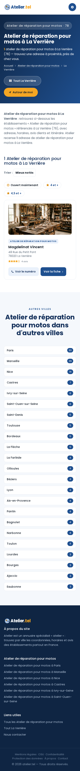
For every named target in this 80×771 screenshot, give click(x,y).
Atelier (21, 7)
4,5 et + (16, 193)
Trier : (8, 173)
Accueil (8, 66)
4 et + (54, 185)
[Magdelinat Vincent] (40, 219)
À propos (50, 758)
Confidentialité (55, 754)
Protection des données (27, 758)
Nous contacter (15, 735)
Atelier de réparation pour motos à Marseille (35, 672)
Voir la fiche (52, 271)
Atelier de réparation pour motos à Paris (32, 665)
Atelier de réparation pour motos (38, 66)
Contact (63, 758)
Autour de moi (23, 92)
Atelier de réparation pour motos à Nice (32, 678)
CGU (41, 754)
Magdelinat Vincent (26, 246)
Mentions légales (26, 754)
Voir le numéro (25, 271)
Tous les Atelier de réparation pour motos (33, 722)
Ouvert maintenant (24, 185)
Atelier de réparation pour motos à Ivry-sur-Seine (38, 691)
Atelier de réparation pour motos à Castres (34, 684)
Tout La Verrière (24, 81)
